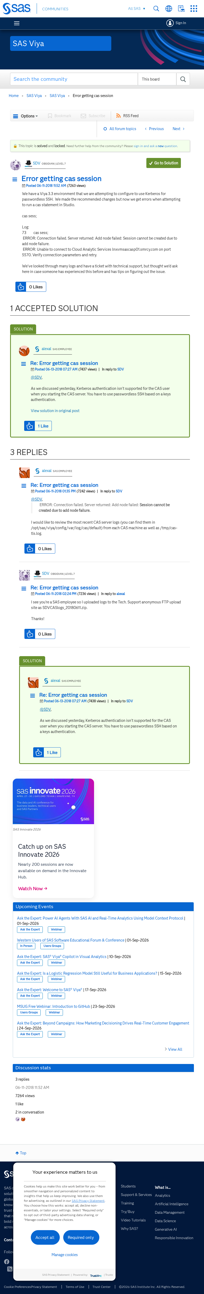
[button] (16, 179)
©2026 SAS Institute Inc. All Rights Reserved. (152, 1287)
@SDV (36, 377)
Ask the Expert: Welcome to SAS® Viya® (49, 989)
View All (175, 1049)
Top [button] (23, 1153)
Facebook (6, 1261)
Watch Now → (32, 888)
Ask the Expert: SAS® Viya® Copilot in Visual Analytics (62, 956)
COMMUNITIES (55, 9)
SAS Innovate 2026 (27, 829)
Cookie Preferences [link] (17, 1287)
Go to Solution (166, 163)
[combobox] (100, 79)
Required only (81, 1237)
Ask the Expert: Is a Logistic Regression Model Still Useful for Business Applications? (87, 973)
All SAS (134, 8)
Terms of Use (75, 1287)
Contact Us (181, 8)
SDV (36, 163)
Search (156, 8)
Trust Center (101, 1287)
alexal (46, 348)
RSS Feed (131, 115)
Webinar (56, 929)
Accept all (44, 1237)
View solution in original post (55, 410)
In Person (26, 946)
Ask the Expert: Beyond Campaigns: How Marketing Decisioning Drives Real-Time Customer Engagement (103, 1023)
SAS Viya (34, 95)
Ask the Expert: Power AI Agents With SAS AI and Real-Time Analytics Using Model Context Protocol (100, 918)
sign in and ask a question (155, 146)
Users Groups (52, 946)
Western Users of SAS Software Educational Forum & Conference (70, 940)
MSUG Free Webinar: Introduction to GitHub (53, 1006)
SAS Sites (193, 8)
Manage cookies (65, 1254)
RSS (9, 1268)
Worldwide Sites (168, 8)
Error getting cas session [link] (93, 95)
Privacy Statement (44, 1287)
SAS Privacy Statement (88, 1201)
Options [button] (28, 116)
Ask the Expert (30, 929)
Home (14, 95)
